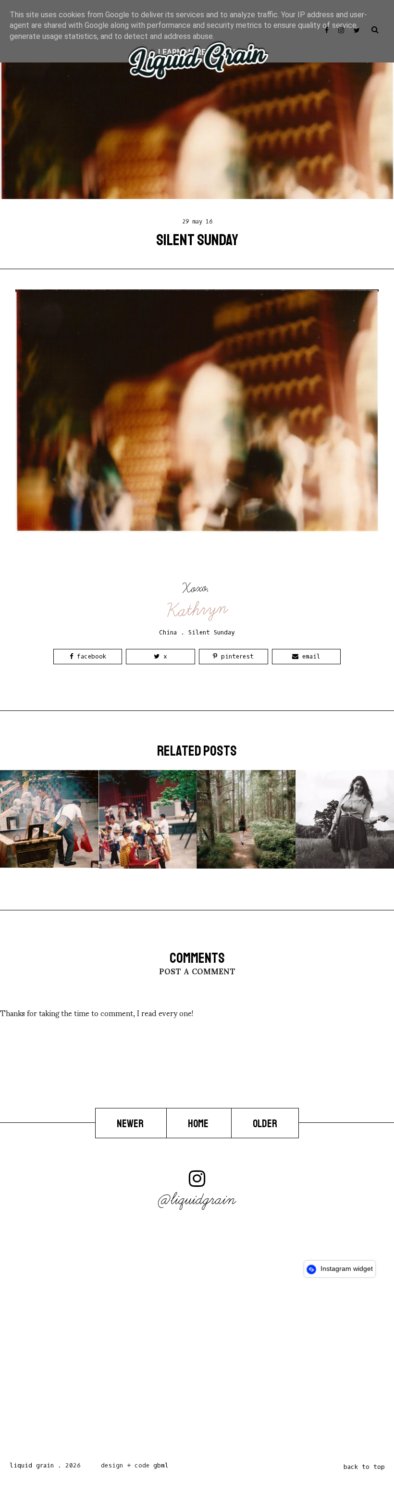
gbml (161, 1465)
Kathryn (197, 609)
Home (199, 1123)
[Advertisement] (197, 1372)
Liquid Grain (32, 1465)
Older (265, 1123)
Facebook (89, 656)
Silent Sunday (211, 632)
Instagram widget (346, 1268)
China (168, 632)
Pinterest (235, 656)
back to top (364, 1467)
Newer (131, 1123)
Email (309, 656)
